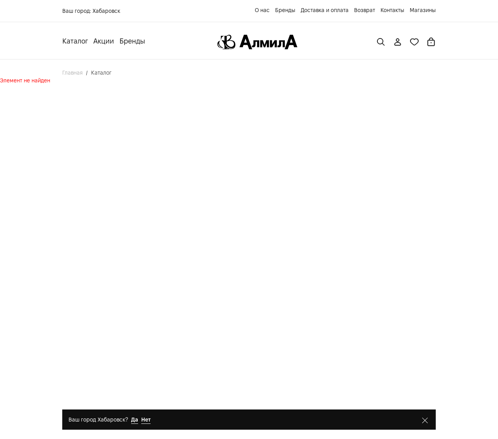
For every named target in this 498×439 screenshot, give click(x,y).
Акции (103, 41)
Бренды (285, 10)
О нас (262, 10)
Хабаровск (106, 11)
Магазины (423, 10)
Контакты (392, 10)
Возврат (364, 10)
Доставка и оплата (325, 10)
